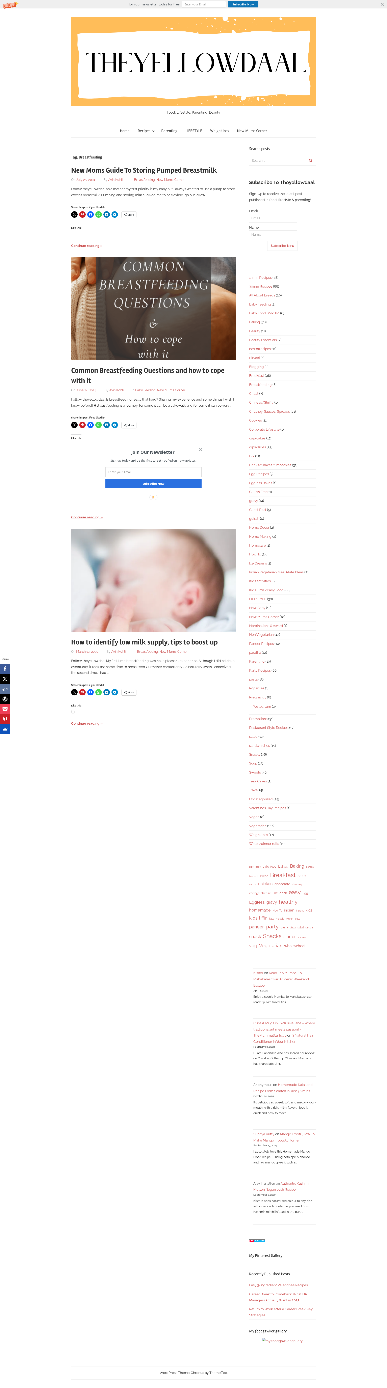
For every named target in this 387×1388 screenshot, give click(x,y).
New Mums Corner (252, 130)
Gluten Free (258, 492)
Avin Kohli (115, 180)
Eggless (257, 902)
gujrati (254, 519)
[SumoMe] (5, 729)
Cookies (255, 420)
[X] (5, 679)
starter (289, 936)
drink (283, 893)
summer (302, 937)
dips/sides (257, 447)
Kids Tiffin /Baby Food (266, 590)
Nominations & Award (266, 626)
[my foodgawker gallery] (282, 1341)
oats (297, 918)
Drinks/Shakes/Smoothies (270, 465)
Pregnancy (257, 697)
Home (125, 130)
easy (295, 892)
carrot (252, 884)
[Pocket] (5, 709)
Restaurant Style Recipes (268, 728)
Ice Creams (258, 563)
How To (255, 554)
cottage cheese (260, 893)
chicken (265, 883)
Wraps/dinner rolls (264, 844)
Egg (305, 893)
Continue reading (85, 246)
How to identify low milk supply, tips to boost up (144, 642)
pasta (253, 679)
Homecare (257, 545)
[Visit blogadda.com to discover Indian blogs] (257, 1241)
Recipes (144, 130)
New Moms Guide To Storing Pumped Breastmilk (144, 170)
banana (310, 867)
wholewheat (295, 946)
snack (255, 936)
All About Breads (262, 295)
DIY (251, 456)
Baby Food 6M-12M (264, 313)
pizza (293, 927)
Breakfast (256, 376)
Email (253, 211)
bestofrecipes (260, 349)
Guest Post (257, 510)
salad (253, 736)
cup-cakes (257, 438)
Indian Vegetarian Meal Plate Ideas (276, 572)
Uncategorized (261, 799)
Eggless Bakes (260, 483)
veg (253, 945)
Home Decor (259, 527)
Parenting (169, 130)
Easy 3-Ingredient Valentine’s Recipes (278, 1285)
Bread (264, 876)
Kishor (258, 973)
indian (289, 910)
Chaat (253, 394)
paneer (256, 926)
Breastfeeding (144, 180)
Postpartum (262, 706)
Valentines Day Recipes (267, 808)
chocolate (282, 884)
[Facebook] (5, 669)
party (272, 926)
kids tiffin (258, 918)
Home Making (260, 536)
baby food (269, 866)
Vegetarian (257, 826)
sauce (309, 927)
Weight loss (219, 130)
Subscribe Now (243, 4)
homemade (260, 910)
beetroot (253, 876)
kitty (271, 918)
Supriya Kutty (263, 1134)
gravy (253, 501)
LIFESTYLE (193, 130)
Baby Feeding (145, 390)
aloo (251, 867)
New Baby (257, 608)
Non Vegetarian (261, 635)
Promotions (258, 719)
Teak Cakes (258, 781)
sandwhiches (259, 746)
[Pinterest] (5, 719)
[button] (193, 4)
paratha (255, 652)
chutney (297, 884)
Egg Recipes (259, 474)
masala (280, 918)
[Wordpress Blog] (5, 699)
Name (254, 227)
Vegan (254, 817)
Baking (254, 322)
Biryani (254, 358)
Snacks (254, 754)
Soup (253, 763)
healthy (288, 902)
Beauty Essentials (263, 340)
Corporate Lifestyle (264, 429)
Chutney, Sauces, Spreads (269, 411)
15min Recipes (260, 278)
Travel (253, 790)
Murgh (289, 918)
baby (258, 867)
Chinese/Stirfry (261, 402)
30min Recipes (260, 286)
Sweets (255, 772)
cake (302, 876)
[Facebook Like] (5, 689)
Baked (283, 866)
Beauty (254, 331)
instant (300, 910)
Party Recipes (260, 670)
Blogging (256, 367)
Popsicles (256, 688)
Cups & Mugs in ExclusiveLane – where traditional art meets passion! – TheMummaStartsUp (284, 1029)
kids (309, 910)
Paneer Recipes (261, 644)
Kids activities (260, 581)
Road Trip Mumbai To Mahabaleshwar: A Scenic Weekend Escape (281, 979)
